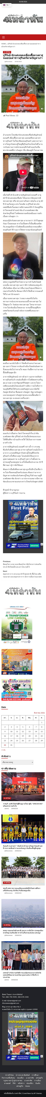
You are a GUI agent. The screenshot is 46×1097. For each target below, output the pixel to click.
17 (11, 736)
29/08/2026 (14, 808)
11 (17, 731)
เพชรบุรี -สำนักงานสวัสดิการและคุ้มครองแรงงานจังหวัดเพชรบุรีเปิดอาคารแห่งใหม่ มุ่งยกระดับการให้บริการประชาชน (22, 975)
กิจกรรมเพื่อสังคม (8, 1078)
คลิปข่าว (21, 1083)
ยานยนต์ (7, 1083)
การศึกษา (35, 1075)
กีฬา (5, 840)
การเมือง (37, 1080)
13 (29, 731)
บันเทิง (37, 1083)
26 (23, 741)
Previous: (22, 564)
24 (11, 741)
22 (42, 736)
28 (36, 741)
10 (11, 731)
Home (27, 1086)
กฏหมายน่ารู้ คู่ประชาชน (12, 1080)
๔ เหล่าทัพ (30, 1078)
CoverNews (26, 1093)
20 (29, 736)
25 (17, 741)
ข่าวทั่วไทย (7, 52)
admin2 (6, 808)
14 (36, 731)
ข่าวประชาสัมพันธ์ (23, 1075)
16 (5, 736)
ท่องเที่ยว (20, 1078)
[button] (3, 37)
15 (42, 731)
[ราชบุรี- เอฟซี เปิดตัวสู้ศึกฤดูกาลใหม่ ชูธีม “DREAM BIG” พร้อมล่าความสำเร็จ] (23, 786)
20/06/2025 (18, 61)
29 (42, 741)
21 (36, 736)
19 (23, 736)
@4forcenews (8, 61)
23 (5, 741)
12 (23, 731)
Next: (22, 574)
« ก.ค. (3, 750)
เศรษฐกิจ (39, 1078)
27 (29, 741)
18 (17, 736)
